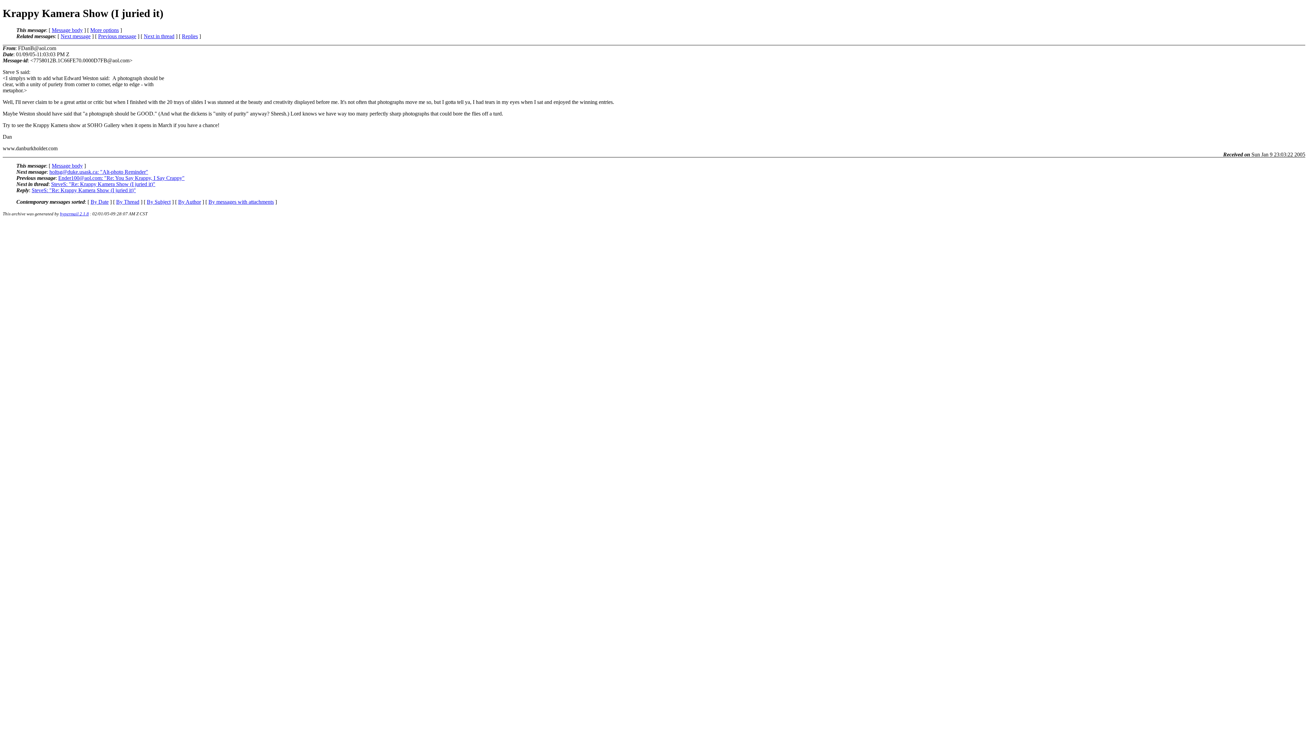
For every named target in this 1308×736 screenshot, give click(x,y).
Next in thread (159, 36)
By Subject (159, 202)
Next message (76, 36)
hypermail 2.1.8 (74, 213)
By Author (189, 202)
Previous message (117, 36)
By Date (100, 202)
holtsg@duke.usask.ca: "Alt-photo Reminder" (98, 172)
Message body (67, 30)
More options (104, 30)
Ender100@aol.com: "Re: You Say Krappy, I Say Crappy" (121, 178)
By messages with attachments (241, 202)
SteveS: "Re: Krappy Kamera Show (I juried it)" (103, 184)
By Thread (127, 202)
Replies (190, 36)
